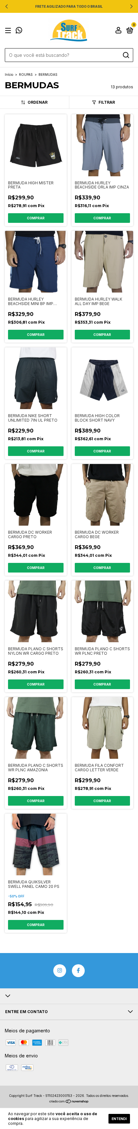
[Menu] (9, 30)
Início (9, 74)
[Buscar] (125, 55)
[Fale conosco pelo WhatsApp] (18, 31)
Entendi (119, 1119)
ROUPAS (26, 74)
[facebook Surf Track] (78, 970)
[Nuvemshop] (69, 1102)
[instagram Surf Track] (59, 970)
